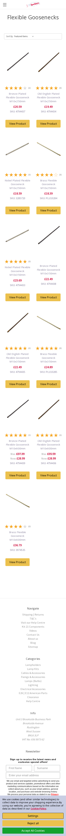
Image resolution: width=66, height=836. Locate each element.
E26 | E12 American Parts (33, 693)
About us (33, 638)
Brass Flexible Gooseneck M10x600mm (17, 535)
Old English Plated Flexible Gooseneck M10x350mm (17, 357)
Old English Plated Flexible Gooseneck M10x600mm (48, 444)
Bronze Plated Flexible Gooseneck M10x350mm (48, 269)
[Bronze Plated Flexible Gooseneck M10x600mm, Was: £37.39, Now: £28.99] (17, 422)
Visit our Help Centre (33, 622)
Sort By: (9, 36)
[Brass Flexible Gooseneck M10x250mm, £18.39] (48, 161)
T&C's (33, 618)
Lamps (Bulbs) (33, 681)
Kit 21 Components (33, 626)
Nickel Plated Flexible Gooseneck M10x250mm (17, 184)
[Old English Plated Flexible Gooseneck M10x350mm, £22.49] (17, 335)
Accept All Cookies (33, 830)
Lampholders (33, 665)
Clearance (33, 697)
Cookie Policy (38, 808)
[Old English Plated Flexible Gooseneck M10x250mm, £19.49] (48, 75)
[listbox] (25, 36)
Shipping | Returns (33, 614)
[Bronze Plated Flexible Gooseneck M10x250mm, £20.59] (17, 75)
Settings (33, 816)
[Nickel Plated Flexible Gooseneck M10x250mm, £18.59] (17, 161)
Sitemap (33, 646)
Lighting (33, 685)
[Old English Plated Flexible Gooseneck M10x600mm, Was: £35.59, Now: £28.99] (48, 422)
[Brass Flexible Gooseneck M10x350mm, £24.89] (48, 335)
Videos (33, 630)
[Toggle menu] (4, 4)
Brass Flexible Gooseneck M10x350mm (48, 357)
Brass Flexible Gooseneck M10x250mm (48, 184)
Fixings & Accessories (33, 677)
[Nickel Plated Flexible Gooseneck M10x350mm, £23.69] (17, 248)
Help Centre (33, 701)
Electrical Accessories (33, 689)
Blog (33, 642)
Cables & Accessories (33, 673)
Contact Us (33, 634)
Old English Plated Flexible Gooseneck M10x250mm (48, 97)
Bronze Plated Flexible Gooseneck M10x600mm (17, 444)
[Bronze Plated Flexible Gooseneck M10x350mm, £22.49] (48, 248)
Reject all (33, 823)
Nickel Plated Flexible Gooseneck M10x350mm (17, 270)
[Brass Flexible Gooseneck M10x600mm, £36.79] (17, 513)
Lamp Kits (33, 669)
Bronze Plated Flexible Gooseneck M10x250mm (17, 97)
